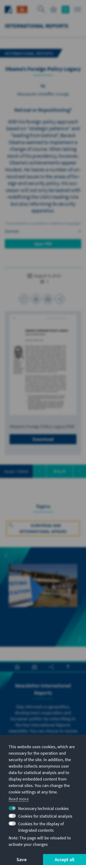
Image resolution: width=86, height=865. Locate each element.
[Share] (59, 299)
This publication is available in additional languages (43, 223)
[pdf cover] (43, 365)
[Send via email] (48, 299)
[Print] (36, 299)
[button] (6, 555)
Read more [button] (19, 799)
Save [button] (21, 859)
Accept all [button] (65, 859)
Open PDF (43, 244)
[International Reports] (22, 9)
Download (43, 439)
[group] (43, 594)
